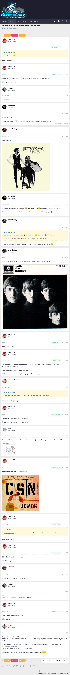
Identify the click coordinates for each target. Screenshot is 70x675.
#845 (66, 136)
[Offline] (6, 41)
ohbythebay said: (9, 392)
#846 (66, 204)
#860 (66, 633)
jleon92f (13, 598)
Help (31, 671)
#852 (66, 414)
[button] (27, 21)
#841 (66, 47)
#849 (66, 342)
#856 (66, 553)
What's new (22, 21)
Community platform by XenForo (53, 673)
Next (21, 35)
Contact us (4, 671)
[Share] (63, 47)
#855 (66, 524)
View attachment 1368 (10, 533)
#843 (66, 96)
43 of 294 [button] (14, 35)
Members (33, 21)
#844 (66, 113)
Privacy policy (24, 671)
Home (4, 21)
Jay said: (7, 529)
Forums (12, 21)
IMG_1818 (5, 598)
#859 (66, 611)
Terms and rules (14, 671)
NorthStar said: (9, 52)
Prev (7, 35)
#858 (66, 592)
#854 (66, 467)
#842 (66, 74)
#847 (66, 227)
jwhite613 (5, 28)
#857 (66, 574)
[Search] (67, 21)
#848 (66, 257)
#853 (66, 436)
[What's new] (63, 21)
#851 (66, 387)
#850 (66, 360)
